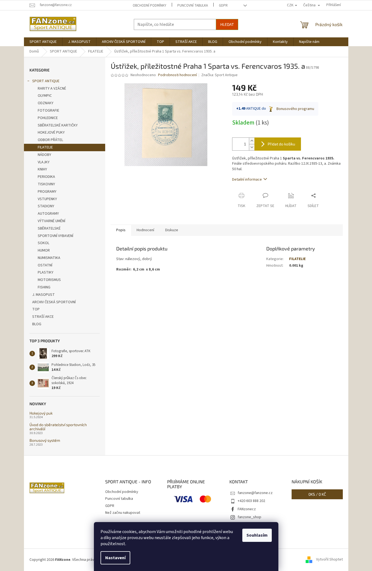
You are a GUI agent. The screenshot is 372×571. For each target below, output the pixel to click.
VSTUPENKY (47, 199)
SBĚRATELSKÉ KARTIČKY (58, 125)
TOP (36, 309)
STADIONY (46, 206)
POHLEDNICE (48, 118)
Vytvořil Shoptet (329, 559)
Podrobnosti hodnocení (177, 75)
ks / (317, 494)
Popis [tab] (121, 230)
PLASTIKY (45, 272)
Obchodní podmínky (149, 5)
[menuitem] (43, 41)
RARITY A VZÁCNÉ (52, 88)
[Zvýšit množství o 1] (251, 141)
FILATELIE (45, 147)
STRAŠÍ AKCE (43, 316)
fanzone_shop (249, 517)
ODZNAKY (45, 103)
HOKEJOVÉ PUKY (51, 132)
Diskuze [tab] (171, 230)
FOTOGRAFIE (48, 110)
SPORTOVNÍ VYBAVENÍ (55, 236)
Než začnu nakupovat (122, 512)
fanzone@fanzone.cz (255, 493)
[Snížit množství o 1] (251, 147)
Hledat (227, 24)
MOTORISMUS (49, 280)
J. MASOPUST (43, 294)
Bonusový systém (44, 440)
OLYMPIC (45, 95)
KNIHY (42, 169)
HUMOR (44, 250)
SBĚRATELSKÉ (49, 228)
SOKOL (43, 243)
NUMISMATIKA (49, 258)
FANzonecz (247, 509)
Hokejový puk (41, 413)
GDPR (223, 5)
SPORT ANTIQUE (45, 81)
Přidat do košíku (281, 144)
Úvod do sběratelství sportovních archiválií (58, 427)
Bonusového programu (295, 109)
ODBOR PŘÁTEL (50, 140)
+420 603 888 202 (251, 501)
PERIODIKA (46, 177)
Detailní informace (247, 179)
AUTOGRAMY (48, 213)
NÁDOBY (44, 155)
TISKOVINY (46, 184)
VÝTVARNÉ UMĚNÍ (51, 221)
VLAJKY (44, 162)
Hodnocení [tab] (145, 230)
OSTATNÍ (45, 265)
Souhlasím (257, 535)
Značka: (219, 75)
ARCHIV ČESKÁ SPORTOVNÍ (54, 302)
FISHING (44, 287)
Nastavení (115, 558)
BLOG (36, 324)
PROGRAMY (47, 191)
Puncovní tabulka (192, 5)
